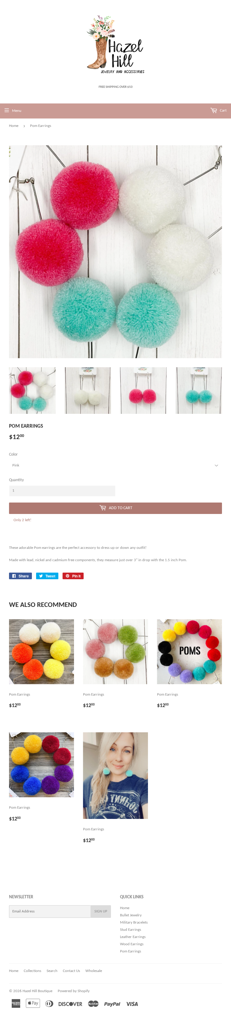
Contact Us (71, 971)
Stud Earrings (130, 930)
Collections (32, 971)
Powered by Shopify (74, 991)
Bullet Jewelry (131, 915)
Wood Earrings (131, 944)
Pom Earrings (130, 951)
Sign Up (100, 911)
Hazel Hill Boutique (37, 991)
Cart (222, 110)
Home (13, 126)
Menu (16, 111)
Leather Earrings (133, 937)
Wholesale (93, 971)
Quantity (16, 480)
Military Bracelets (134, 922)
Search (52, 971)
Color (13, 454)
